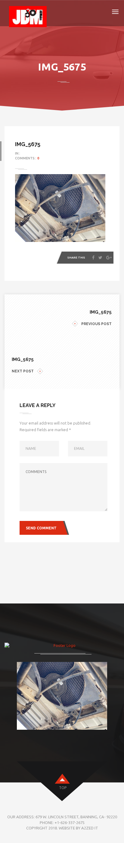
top (63, 788)
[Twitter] (100, 257)
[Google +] (109, 257)
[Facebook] (93, 257)
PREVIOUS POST (96, 324)
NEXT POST (23, 371)
